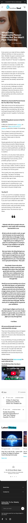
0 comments (22, 392)
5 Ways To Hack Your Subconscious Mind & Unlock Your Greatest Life (13, 401)
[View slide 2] (12, 477)
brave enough (17, 359)
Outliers (19, 124)
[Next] (24, 2)
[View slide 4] (16, 477)
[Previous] (2, 2)
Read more (4, 458)
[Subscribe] (22, 508)
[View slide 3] (14, 477)
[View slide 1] (11, 477)
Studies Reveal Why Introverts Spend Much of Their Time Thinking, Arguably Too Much (11, 414)
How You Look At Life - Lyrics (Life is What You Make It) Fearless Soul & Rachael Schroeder (11, 453)
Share (5, 392)
